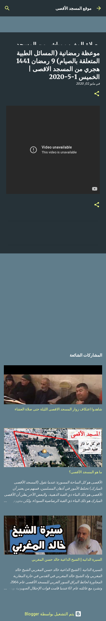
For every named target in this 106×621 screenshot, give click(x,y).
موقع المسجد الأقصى (74, 8)
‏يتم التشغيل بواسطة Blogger (50, 614)
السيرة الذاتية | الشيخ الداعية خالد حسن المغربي (67, 559)
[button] (97, 94)
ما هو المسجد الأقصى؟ (85, 472)
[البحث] (7, 8)
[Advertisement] (53, 299)
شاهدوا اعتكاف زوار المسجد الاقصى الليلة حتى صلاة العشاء (58, 409)
